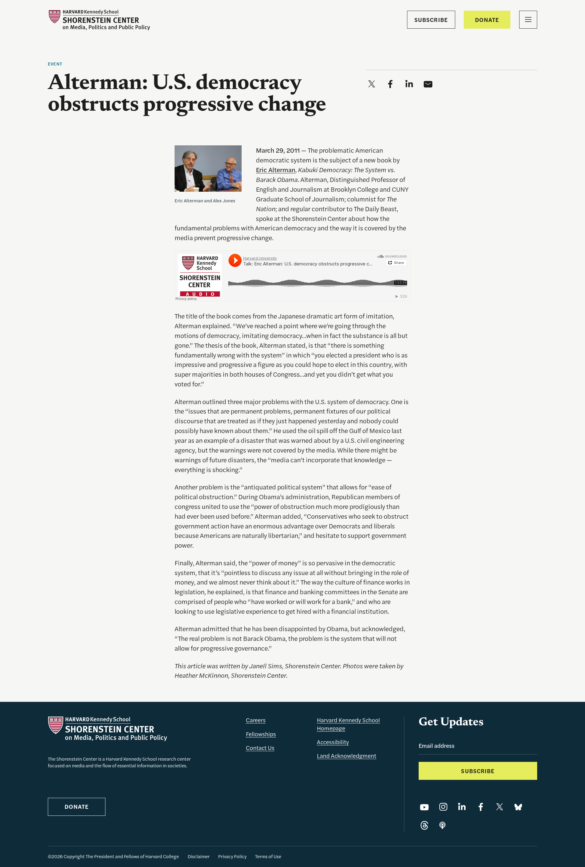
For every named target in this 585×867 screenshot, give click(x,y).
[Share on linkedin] (409, 84)
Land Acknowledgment (346, 756)
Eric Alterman (275, 169)
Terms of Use (268, 856)
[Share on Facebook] (481, 807)
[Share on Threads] (424, 826)
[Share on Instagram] (443, 807)
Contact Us (260, 748)
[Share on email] (428, 84)
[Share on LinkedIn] (462, 807)
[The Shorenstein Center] (99, 20)
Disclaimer (199, 856)
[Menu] (528, 20)
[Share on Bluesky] (518, 807)
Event (55, 64)
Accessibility (333, 742)
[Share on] (442, 826)
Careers (256, 720)
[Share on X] (499, 807)
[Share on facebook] (390, 84)
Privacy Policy (232, 856)
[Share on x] (372, 84)
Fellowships (261, 734)
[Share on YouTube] (424, 807)
